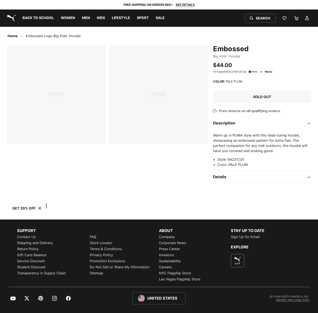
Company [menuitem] (167, 237)
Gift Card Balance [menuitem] (31, 255)
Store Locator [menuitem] (101, 243)
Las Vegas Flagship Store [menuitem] (179, 279)
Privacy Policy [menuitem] (101, 255)
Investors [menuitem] (166, 255)
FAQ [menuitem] (93, 237)
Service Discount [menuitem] (31, 261)
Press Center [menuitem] (169, 249)
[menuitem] (38, 18)
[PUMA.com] (10, 18)
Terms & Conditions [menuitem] (106, 249)
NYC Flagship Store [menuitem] (175, 273)
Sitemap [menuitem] (96, 273)
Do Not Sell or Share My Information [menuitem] (119, 267)
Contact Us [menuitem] (26, 237)
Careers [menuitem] (165, 267)
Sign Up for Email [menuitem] (245, 237)
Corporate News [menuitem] (172, 243)
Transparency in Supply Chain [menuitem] (41, 273)
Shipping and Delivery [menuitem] (35, 243)
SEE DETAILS (185, 4)
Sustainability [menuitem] (170, 261)
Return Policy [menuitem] (28, 249)
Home (13, 36)
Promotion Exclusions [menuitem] (107, 261)
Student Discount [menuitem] (31, 267)
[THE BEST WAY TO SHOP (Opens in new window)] (237, 260)
